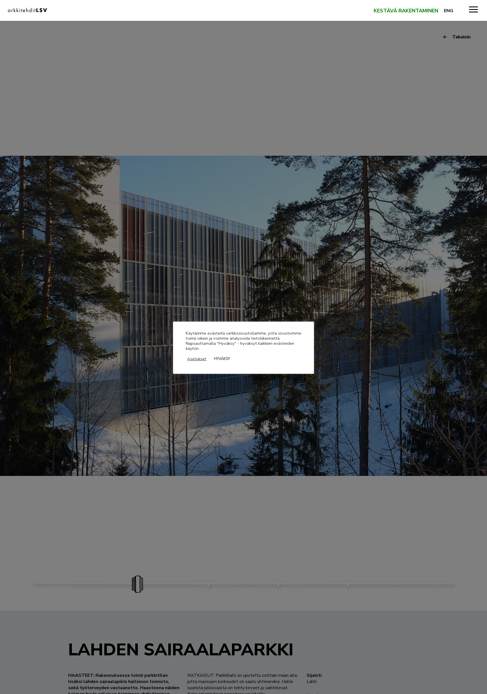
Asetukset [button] (196, 358)
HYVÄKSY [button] (222, 358)
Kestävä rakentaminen (406, 11)
